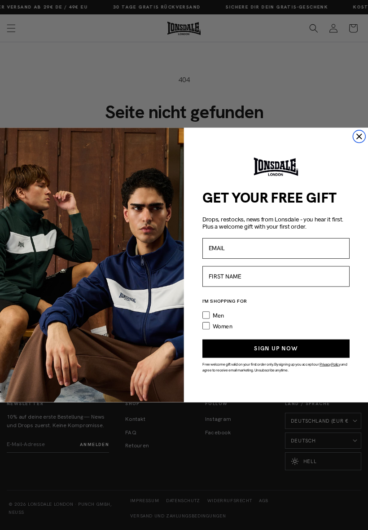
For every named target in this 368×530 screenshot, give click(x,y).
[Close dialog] (359, 136)
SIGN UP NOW (276, 348)
